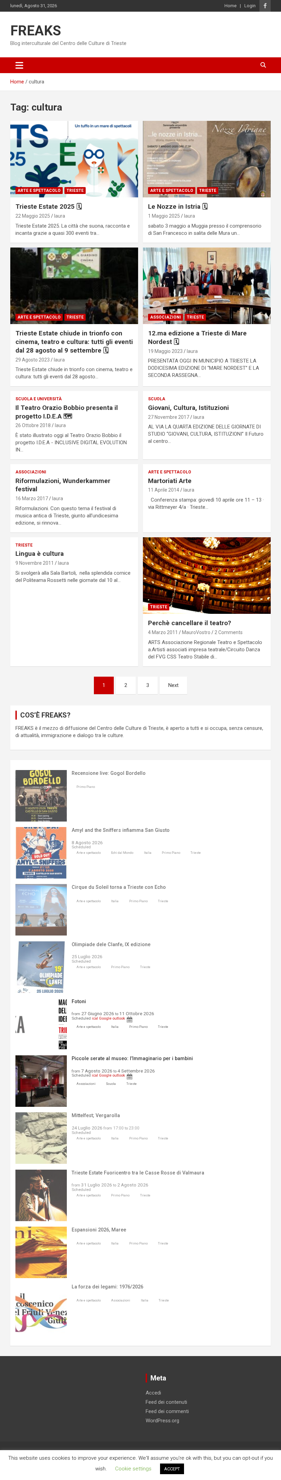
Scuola (156, 399)
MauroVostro (196, 632)
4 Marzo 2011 (163, 632)
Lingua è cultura (39, 554)
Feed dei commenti (167, 1411)
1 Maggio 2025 (164, 216)
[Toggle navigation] (19, 65)
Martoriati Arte (170, 481)
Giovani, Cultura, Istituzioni (188, 408)
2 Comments (229, 632)
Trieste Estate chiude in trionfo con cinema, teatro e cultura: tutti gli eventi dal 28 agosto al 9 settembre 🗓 (74, 341)
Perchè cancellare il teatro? (189, 623)
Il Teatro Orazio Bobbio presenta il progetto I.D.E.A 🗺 (66, 412)
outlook (118, 1018)
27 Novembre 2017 (168, 417)
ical (95, 1018)
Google (105, 1018)
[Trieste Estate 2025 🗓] (74, 159)
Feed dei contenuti (166, 1402)
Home (230, 5)
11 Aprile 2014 (163, 490)
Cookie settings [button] (133, 1469)
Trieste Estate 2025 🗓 (48, 206)
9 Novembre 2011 (34, 563)
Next (173, 685)
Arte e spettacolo (39, 190)
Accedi (153, 1393)
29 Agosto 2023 (32, 360)
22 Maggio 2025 (32, 216)
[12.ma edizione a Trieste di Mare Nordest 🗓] (207, 285)
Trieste (75, 190)
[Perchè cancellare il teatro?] (207, 575)
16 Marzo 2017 (31, 498)
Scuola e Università (38, 399)
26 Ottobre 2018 (33, 425)
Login (250, 5)
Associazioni (165, 317)
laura (59, 216)
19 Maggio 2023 (165, 351)
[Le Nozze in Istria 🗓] (207, 159)
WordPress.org (162, 1421)
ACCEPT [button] (172, 1468)
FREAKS (35, 31)
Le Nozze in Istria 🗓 (178, 206)
